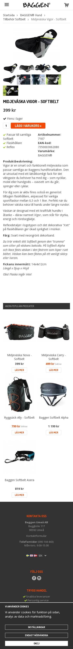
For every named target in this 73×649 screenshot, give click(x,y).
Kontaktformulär (36, 536)
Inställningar (36, 627)
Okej (36, 643)
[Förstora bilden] (36, 43)
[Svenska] (27, 555)
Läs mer (19, 370)
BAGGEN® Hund (31, 15)
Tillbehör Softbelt (14, 19)
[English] (31, 555)
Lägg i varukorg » (28, 126)
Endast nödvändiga (36, 635)
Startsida (9, 15)
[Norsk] (35, 555)
